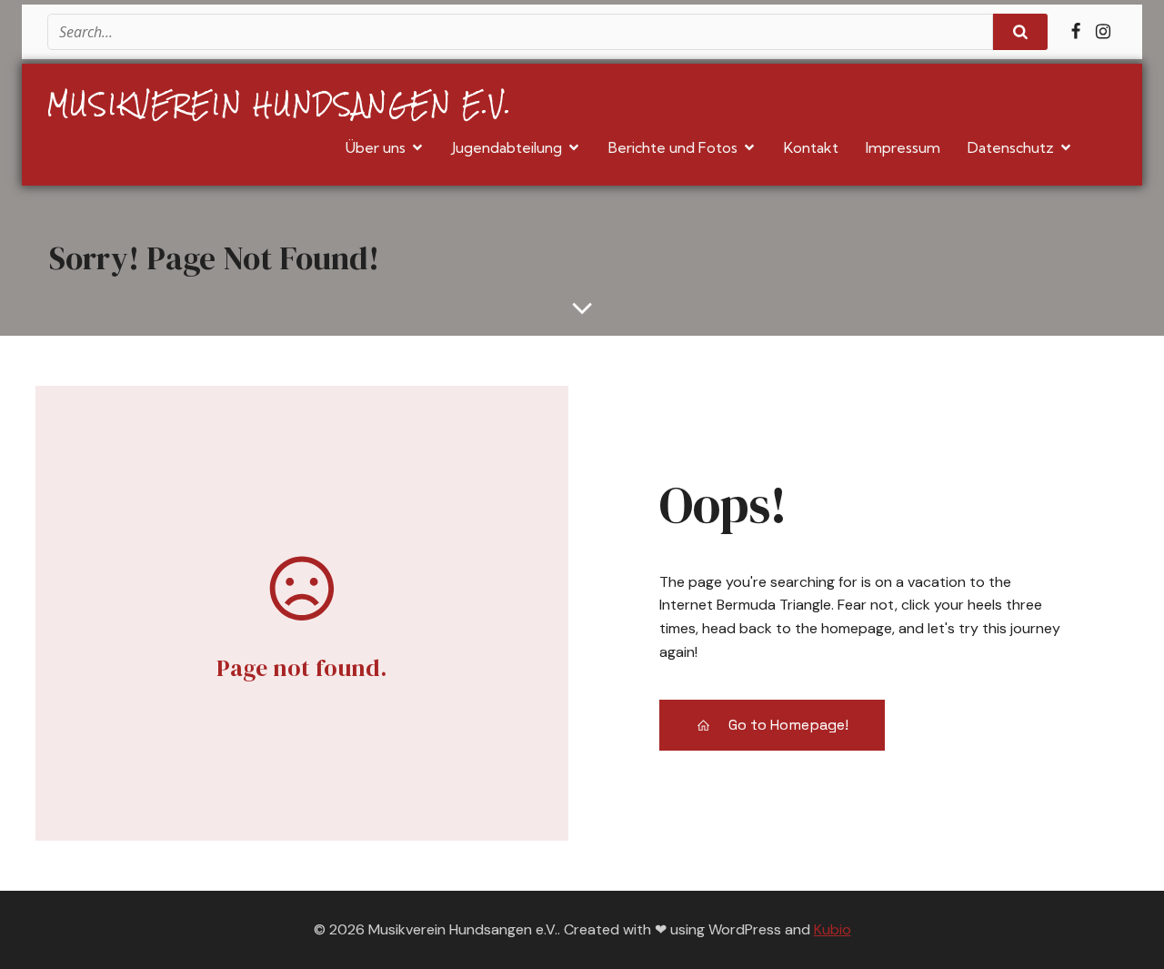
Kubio (832, 929)
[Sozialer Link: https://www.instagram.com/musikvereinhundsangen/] (1103, 31)
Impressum (903, 147)
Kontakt (811, 147)
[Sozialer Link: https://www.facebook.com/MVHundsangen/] (1075, 31)
